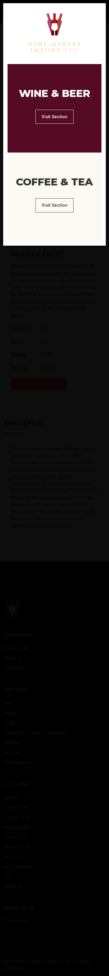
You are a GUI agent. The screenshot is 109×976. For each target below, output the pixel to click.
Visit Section (54, 116)
